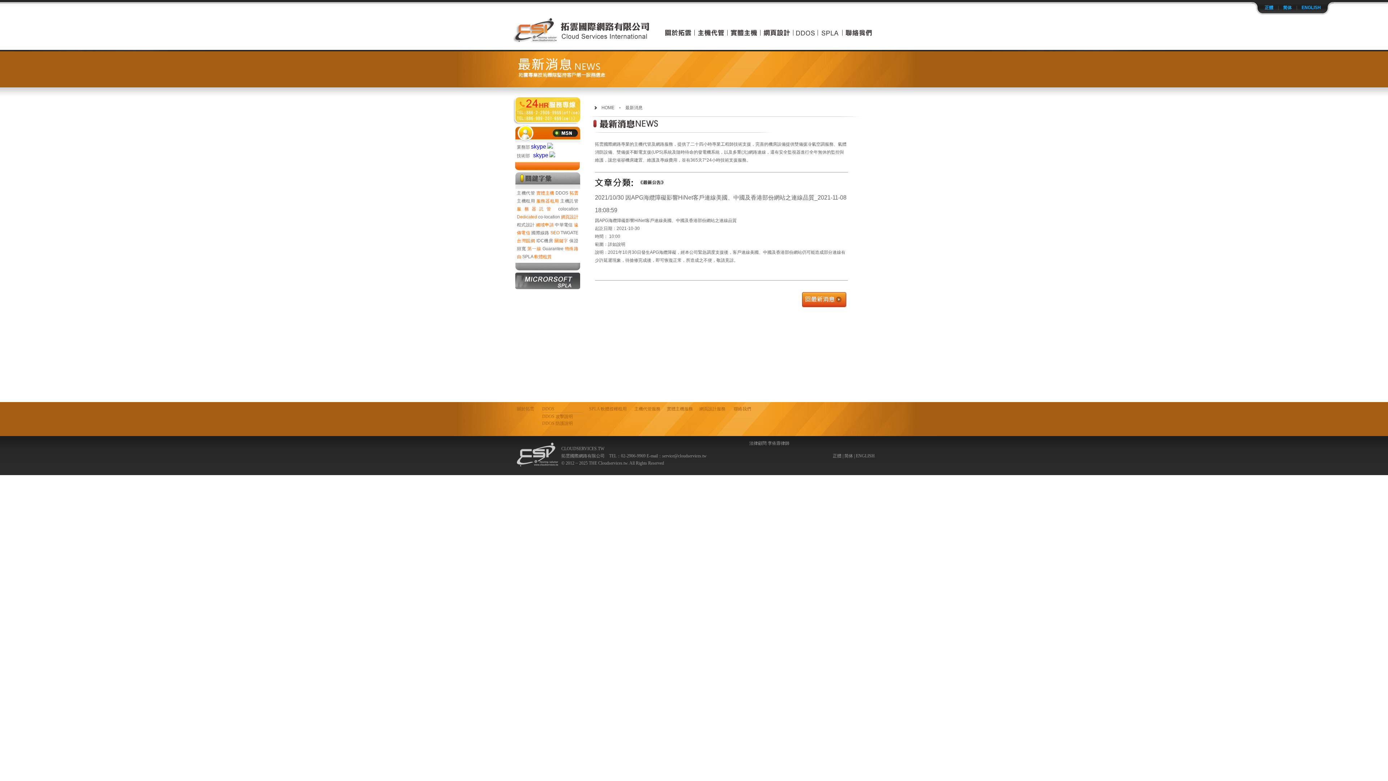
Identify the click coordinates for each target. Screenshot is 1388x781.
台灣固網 (526, 240)
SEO (555, 232)
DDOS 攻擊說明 (557, 416)
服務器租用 (547, 201)
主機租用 (526, 201)
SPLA (527, 256)
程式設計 (526, 224)
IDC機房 (544, 240)
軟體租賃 (543, 256)
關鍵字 (561, 240)
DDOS (562, 193)
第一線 (534, 248)
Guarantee (553, 248)
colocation (568, 209)
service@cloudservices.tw (684, 455)
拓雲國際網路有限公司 (547, 109)
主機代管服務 (647, 408)
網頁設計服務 (712, 408)
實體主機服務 (680, 408)
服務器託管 (535, 209)
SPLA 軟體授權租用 (608, 408)
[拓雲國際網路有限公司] (582, 40)
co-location (549, 216)
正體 (1269, 7)
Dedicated (527, 216)
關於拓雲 (525, 408)
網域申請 (545, 224)
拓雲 (574, 193)
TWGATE (569, 232)
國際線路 (540, 232)
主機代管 (526, 193)
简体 (1287, 7)
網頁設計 (569, 216)
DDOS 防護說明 (557, 423)
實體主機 (545, 193)
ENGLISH (1311, 7)
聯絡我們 (742, 408)
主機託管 (569, 201)
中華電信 (564, 224)
